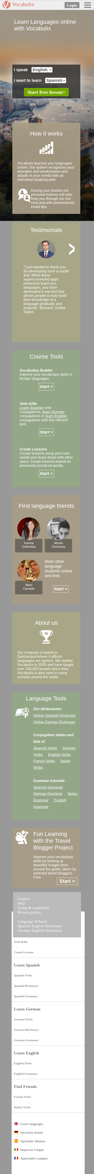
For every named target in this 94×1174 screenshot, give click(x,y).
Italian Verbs (22, 1107)
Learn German (27, 1009)
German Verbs (23, 1019)
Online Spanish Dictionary (54, 715)
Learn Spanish (27, 965)
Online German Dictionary (54, 722)
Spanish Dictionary (26, 986)
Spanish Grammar (26, 996)
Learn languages (31, 1124)
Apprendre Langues (34, 1158)
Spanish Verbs (23, 975)
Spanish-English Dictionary (40, 926)
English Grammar (26, 1073)
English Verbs (23, 1063)
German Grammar (26, 1040)
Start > (46, 386)
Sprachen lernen (31, 1132)
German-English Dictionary (40, 930)
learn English (56, 416)
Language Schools (32, 921)
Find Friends (25, 1086)
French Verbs (22, 1097)
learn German (53, 412)
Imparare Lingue (32, 1150)
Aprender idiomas (32, 1141)
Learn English (26, 1053)
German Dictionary (26, 1029)
